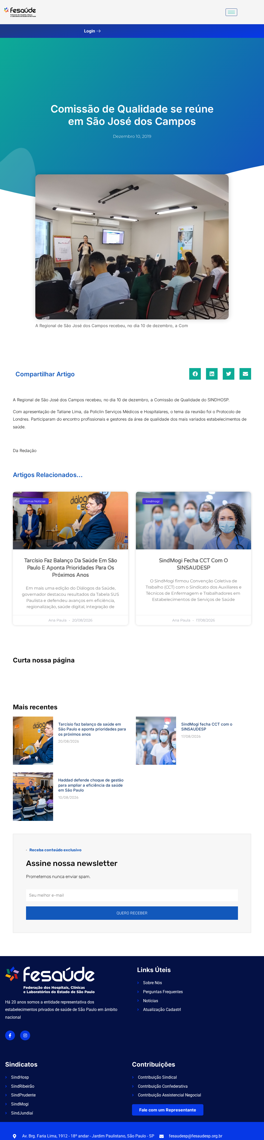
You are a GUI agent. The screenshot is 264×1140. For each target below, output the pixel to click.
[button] (195, 374)
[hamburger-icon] (231, 12)
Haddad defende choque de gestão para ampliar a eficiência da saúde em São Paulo (90, 785)
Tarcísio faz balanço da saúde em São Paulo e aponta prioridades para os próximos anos (70, 568)
